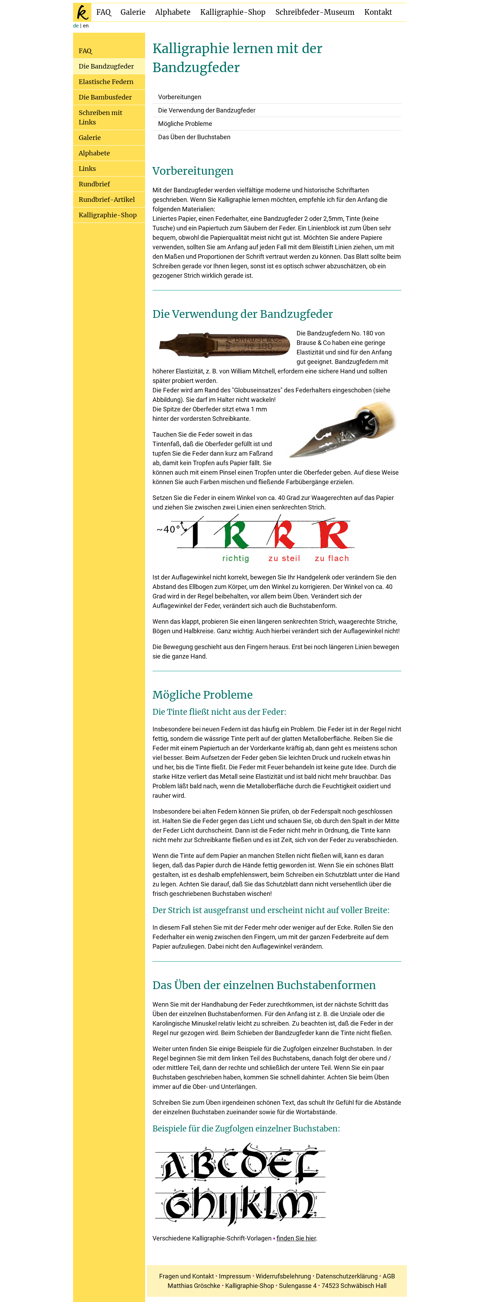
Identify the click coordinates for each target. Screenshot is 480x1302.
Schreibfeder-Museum (315, 12)
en (86, 26)
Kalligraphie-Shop (233, 12)
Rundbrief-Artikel (107, 199)
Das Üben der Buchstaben (194, 137)
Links (87, 169)
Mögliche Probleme (185, 123)
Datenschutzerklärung (347, 1276)
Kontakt (378, 12)
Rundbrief (94, 184)
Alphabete (172, 12)
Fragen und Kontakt (186, 1276)
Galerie (133, 12)
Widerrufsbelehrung (283, 1276)
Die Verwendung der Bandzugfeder (206, 110)
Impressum (235, 1276)
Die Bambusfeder (105, 97)
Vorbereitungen (179, 97)
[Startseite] (82, 12)
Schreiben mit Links (100, 117)
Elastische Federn (106, 82)
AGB (389, 1276)
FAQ (103, 12)
